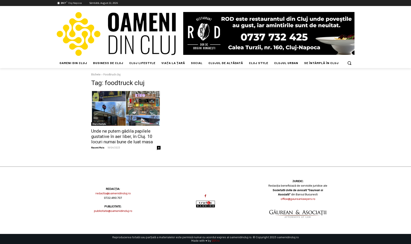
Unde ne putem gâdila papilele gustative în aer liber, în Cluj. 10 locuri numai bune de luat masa (122, 136)
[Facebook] (205, 196)
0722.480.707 (113, 197)
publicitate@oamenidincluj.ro (113, 211)
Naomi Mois (97, 147)
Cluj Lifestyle (99, 124)
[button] (349, 63)
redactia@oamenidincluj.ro (113, 193)
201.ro (216, 240)
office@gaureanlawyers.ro (298, 199)
